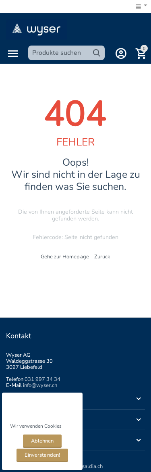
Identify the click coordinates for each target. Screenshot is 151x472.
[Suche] (97, 53)
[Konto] (120, 53)
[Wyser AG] (36, 29)
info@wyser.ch (40, 385)
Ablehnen (42, 441)
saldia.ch (92, 466)
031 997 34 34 (42, 379)
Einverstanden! (42, 455)
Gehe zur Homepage (65, 256)
